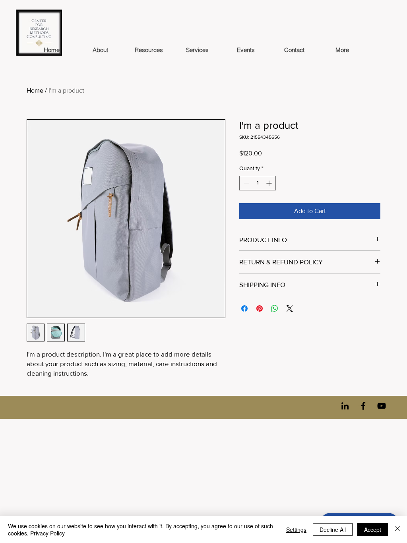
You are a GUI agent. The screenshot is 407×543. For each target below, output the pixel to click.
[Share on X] (290, 308)
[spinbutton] (257, 183)
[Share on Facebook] (244, 308)
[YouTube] (381, 406)
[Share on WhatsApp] (274, 308)
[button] (148, 50)
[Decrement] (245, 183)
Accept (372, 529)
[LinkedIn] (345, 406)
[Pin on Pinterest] (259, 308)
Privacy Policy (47, 533)
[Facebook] (363, 406)
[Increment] (270, 183)
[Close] (397, 529)
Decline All (333, 529)
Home (35, 90)
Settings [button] (296, 529)
